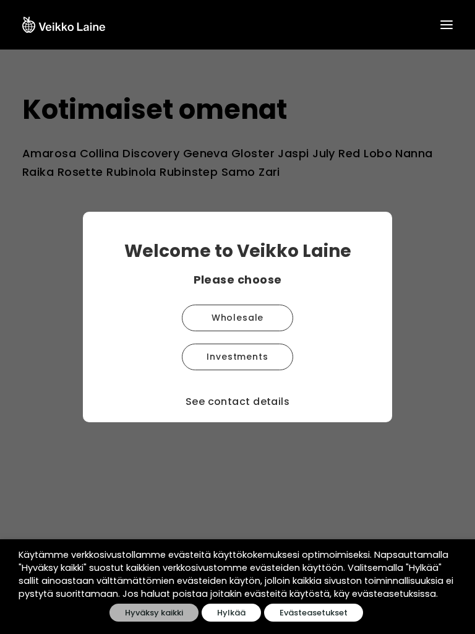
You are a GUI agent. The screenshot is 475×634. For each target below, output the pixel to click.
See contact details (238, 401)
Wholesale (238, 317)
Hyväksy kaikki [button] (154, 613)
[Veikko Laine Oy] (63, 25)
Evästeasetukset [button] (314, 613)
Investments (237, 356)
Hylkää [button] (231, 613)
